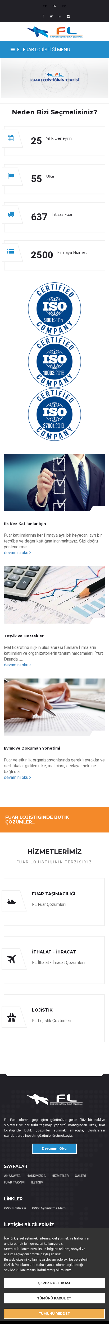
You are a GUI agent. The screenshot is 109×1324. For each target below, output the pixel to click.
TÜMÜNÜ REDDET (54, 1314)
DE (64, 6)
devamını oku (16, 552)
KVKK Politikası (15, 1208)
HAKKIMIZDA (36, 1176)
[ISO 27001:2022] (54, 414)
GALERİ (80, 1176)
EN (54, 6)
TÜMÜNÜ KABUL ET (54, 1298)
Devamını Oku (54, 1148)
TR (45, 6)
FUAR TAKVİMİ (14, 1182)
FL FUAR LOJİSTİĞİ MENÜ (43, 49)
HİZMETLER (60, 1176)
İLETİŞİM (37, 1182)
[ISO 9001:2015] (54, 308)
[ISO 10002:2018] (54, 361)
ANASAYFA (12, 1176)
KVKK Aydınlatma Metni (49, 1208)
